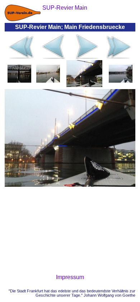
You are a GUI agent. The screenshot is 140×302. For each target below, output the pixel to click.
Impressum (70, 277)
